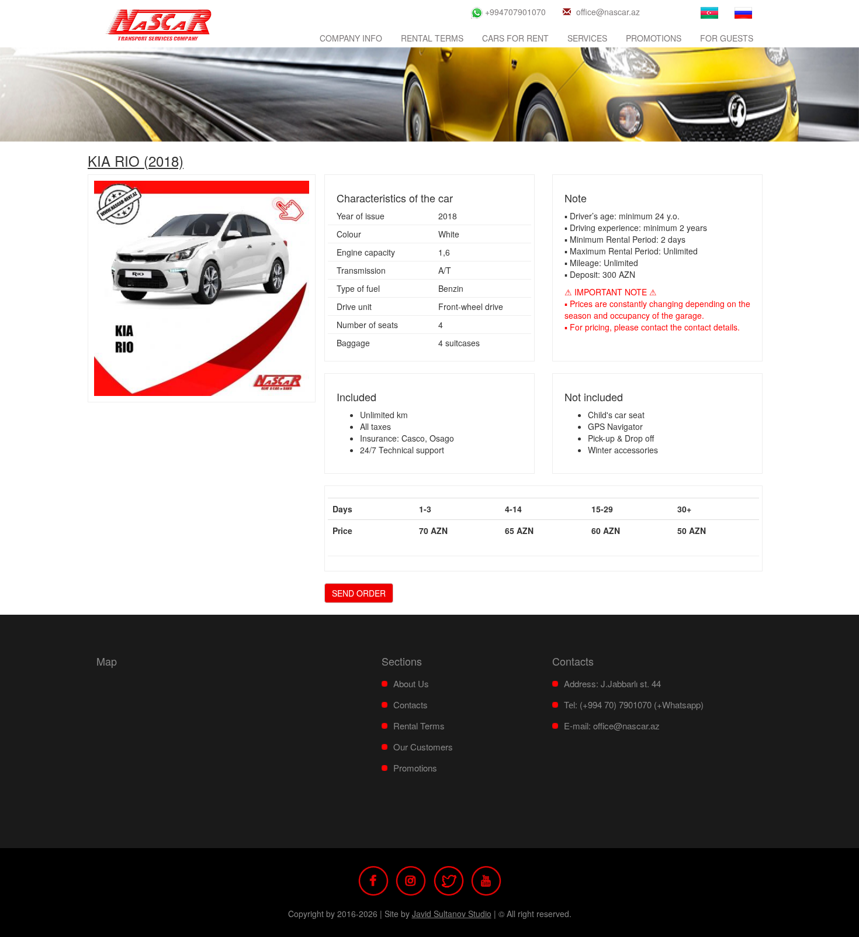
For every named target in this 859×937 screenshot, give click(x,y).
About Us (411, 683)
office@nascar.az (608, 12)
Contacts (410, 704)
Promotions (653, 38)
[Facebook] (373, 879)
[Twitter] (449, 879)
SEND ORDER (359, 593)
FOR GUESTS (726, 38)
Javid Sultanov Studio (451, 913)
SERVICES (587, 38)
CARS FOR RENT (515, 38)
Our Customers (423, 746)
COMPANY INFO (351, 38)
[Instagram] (411, 879)
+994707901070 (514, 12)
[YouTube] (486, 879)
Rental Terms (432, 38)
